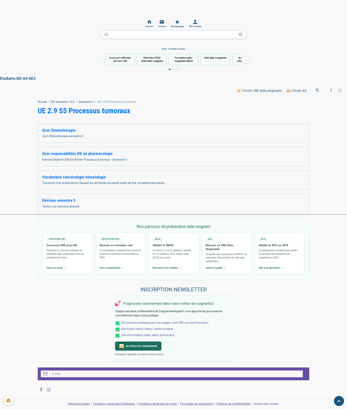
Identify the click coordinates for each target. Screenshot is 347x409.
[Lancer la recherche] (241, 35)
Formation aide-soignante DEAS (183, 59)
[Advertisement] (73, 9)
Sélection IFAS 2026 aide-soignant (152, 59)
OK (304, 373)
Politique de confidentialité (233, 403)
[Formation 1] (169, 69)
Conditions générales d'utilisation (114, 403)
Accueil (42, 101)
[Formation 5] (179, 69)
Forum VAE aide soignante (262, 91)
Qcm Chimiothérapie (59, 130)
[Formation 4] (177, 69)
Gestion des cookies (266, 403)
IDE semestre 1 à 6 (63, 101)
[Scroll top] (339, 401)
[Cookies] (8, 400)
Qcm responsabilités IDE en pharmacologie (77, 153)
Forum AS (299, 91)
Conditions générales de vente (157, 403)
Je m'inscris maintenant (141, 346)
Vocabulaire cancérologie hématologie (74, 177)
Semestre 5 (86, 101)
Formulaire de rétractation (196, 403)
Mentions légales (79, 403)
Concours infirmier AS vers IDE (120, 59)
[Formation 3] (174, 69)
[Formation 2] (172, 69)
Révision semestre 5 (59, 200)
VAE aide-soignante (215, 57)
